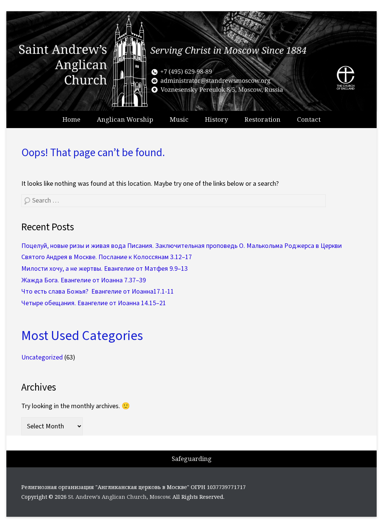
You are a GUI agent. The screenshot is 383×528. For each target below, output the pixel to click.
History (216, 119)
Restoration (263, 119)
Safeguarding (192, 459)
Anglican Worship (125, 119)
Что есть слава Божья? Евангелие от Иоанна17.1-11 (97, 291)
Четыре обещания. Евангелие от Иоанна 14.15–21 (93, 303)
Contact (309, 119)
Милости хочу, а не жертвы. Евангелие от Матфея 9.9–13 (104, 268)
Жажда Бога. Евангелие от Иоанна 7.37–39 (83, 280)
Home (71, 119)
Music (179, 119)
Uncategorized (42, 357)
